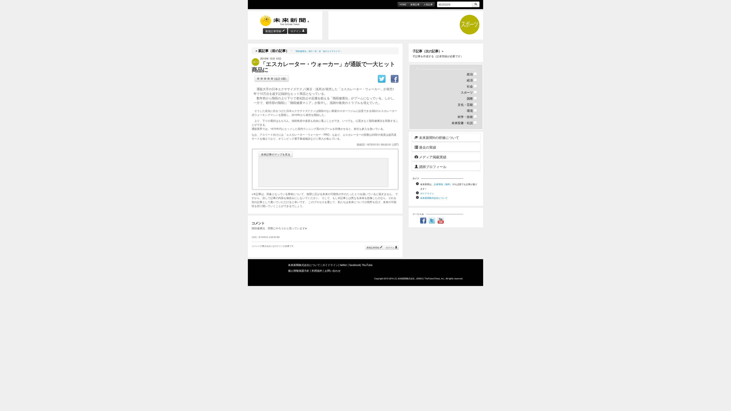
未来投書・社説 (464, 123)
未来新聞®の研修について (438, 137)
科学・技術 (467, 117)
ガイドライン (427, 193)
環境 (472, 110)
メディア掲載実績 (432, 156)
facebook (354, 265)
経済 (472, 80)
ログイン (296, 31)
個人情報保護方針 (298, 270)
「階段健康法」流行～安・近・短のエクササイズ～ (318, 51)
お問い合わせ (333, 270)
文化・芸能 (467, 104)
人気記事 (428, 4)
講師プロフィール (432, 166)
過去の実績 (427, 147)
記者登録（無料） (443, 184)
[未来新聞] (285, 20)
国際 (472, 98)
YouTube (367, 265)
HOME (403, 4)
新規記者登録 (273, 31)
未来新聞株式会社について (434, 197)
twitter (343, 265)
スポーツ (469, 92)
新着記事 (415, 4)
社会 (472, 86)
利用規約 (317, 270)
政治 (472, 74)
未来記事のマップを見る (275, 154)
